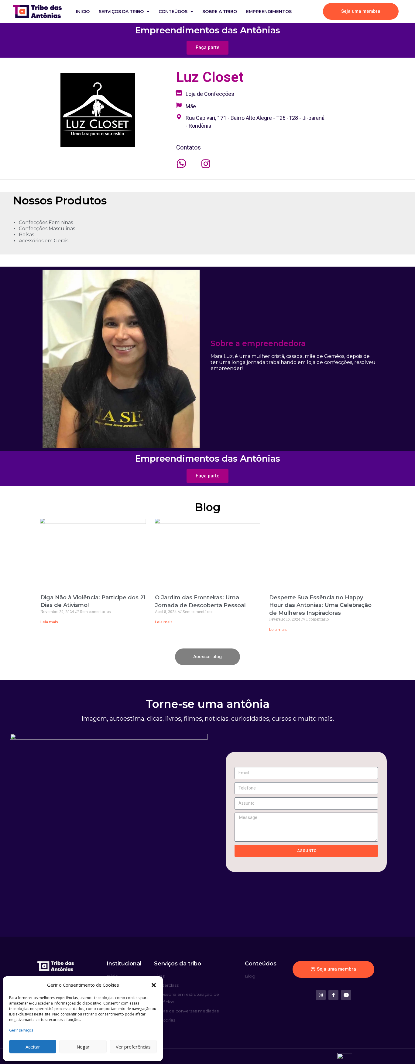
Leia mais (49, 622)
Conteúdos (173, 11)
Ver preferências (133, 1047)
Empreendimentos (269, 11)
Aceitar (33, 1047)
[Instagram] (321, 995)
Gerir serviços (21, 1030)
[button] (154, 985)
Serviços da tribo (121, 11)
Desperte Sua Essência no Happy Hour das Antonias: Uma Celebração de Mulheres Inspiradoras (320, 605)
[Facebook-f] (333, 995)
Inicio (83, 11)
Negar (83, 1047)
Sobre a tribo (219, 11)
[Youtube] (346, 995)
